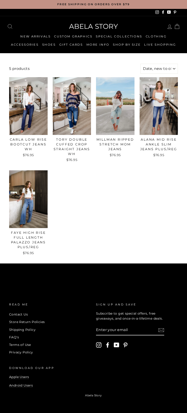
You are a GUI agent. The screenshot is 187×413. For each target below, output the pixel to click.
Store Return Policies (27, 322)
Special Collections (119, 36)
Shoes (49, 44)
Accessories (25, 44)
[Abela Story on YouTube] (116, 345)
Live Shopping (160, 44)
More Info (97, 44)
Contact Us (18, 314)
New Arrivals (35, 36)
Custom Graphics (73, 36)
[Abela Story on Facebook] (107, 345)
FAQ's (14, 337)
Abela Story (93, 26)
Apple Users (19, 377)
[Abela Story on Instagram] (98, 345)
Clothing (156, 36)
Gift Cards (71, 44)
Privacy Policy (21, 352)
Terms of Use (20, 345)
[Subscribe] (161, 330)
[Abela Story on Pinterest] (125, 345)
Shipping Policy (22, 329)
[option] (93, 4)
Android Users (21, 385)
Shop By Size (127, 44)
